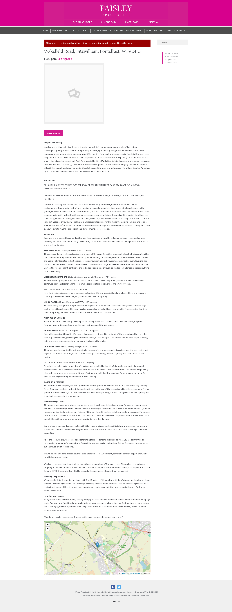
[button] (97, 545)
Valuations (166, 30)
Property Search (61, 30)
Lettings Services (101, 30)
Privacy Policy (116, 601)
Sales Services (81, 30)
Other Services (134, 30)
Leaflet (123, 573)
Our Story (151, 30)
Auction (118, 30)
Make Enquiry (53, 133)
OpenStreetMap (135, 573)
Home (46, 30)
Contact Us (180, 30)
